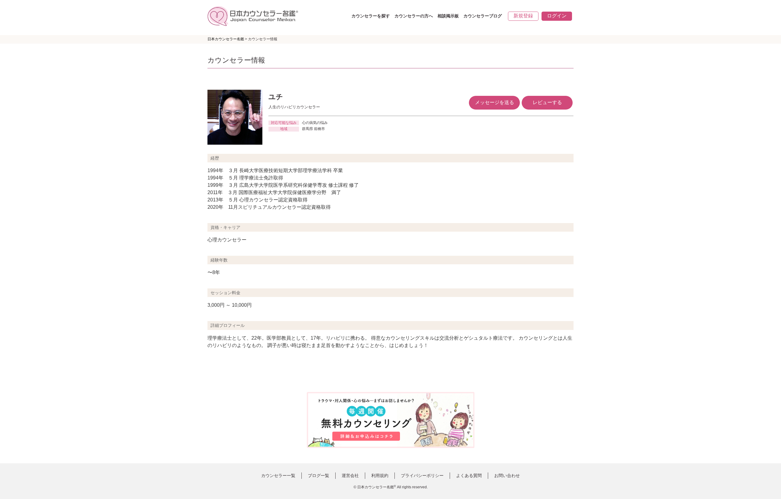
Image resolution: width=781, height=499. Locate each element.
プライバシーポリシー (422, 475)
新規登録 (523, 15)
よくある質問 (469, 475)
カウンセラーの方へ (413, 15)
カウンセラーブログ (482, 15)
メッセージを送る (494, 102)
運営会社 (350, 475)
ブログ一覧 (318, 475)
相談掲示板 (448, 15)
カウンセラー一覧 (278, 475)
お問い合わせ (507, 475)
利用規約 (379, 475)
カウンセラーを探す (370, 15)
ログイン (557, 15)
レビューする (547, 102)
